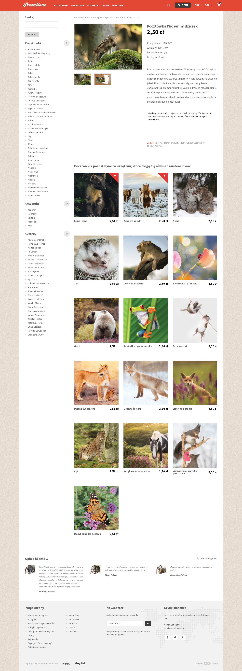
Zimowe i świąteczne (38, 191)
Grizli (77, 346)
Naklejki (31, 217)
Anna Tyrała (33, 271)
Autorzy (92, 5)
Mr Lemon (32, 251)
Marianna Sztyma (36, 275)
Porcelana (33, 221)
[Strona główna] (33, 10)
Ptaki (30, 140)
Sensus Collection (36, 152)
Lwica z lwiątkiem (84, 408)
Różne (31, 144)
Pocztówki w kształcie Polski (42, 112)
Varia (30, 225)
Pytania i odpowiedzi (38, 647)
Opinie (105, 5)
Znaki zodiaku (34, 195)
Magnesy (32, 213)
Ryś (76, 471)
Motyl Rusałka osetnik (87, 534)
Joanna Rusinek (35, 291)
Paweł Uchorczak (36, 267)
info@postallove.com (174, 628)
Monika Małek (34, 303)
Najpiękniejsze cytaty (38, 104)
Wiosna (31, 179)
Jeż (76, 283)
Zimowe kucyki (132, 221)
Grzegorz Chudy (36, 334)
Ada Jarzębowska (36, 310)
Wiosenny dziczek (131, 17)
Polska (31, 120)
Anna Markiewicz (36, 255)
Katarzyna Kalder (36, 322)
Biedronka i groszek (185, 283)
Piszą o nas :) (34, 619)
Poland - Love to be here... (40, 116)
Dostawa (118, 5)
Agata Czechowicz (37, 307)
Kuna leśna (80, 221)
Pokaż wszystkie (209, 558)
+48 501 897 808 (171, 624)
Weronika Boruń (35, 295)
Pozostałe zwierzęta (38, 128)
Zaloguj (183, 5)
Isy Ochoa (32, 279)
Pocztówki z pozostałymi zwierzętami (104, 17)
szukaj (31, 34)
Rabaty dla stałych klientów (41, 623)
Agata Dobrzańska (37, 239)
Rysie (176, 221)
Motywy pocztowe (37, 96)
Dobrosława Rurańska (38, 283)
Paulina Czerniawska (37, 259)
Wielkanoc (33, 175)
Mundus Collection (37, 100)
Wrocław (32, 183)
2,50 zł (114, 221)
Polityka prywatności (38, 627)
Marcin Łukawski (36, 263)
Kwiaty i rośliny (35, 92)
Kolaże (31, 72)
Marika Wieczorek (36, 314)
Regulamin (33, 639)
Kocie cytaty (34, 65)
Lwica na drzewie (133, 283)
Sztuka (31, 155)
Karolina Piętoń (35, 318)
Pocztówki (61, 5)
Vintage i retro (35, 163)
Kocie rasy (33, 69)
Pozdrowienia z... (36, 124)
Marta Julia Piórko (36, 243)
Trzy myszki (180, 346)
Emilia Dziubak (34, 326)
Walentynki (33, 171)
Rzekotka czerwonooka (137, 346)
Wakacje (32, 167)
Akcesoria (77, 5)
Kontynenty (33, 80)
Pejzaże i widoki (35, 108)
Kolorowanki (34, 76)
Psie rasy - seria (35, 132)
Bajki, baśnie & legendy (39, 53)
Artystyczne (34, 49)
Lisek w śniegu (132, 408)
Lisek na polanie (182, 408)
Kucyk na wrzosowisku (136, 471)
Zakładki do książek (37, 187)
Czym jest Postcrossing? (40, 643)
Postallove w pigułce (38, 615)
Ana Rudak (33, 287)
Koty (30, 84)
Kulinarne (32, 88)
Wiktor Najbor (34, 247)
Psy (29, 136)
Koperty (32, 209)
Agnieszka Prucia (36, 299)
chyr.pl (215, 663)
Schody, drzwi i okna (38, 148)
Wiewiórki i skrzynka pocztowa (185, 472)
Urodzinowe (34, 159)
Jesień (31, 61)
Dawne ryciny (34, 57)
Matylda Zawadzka (37, 330)
